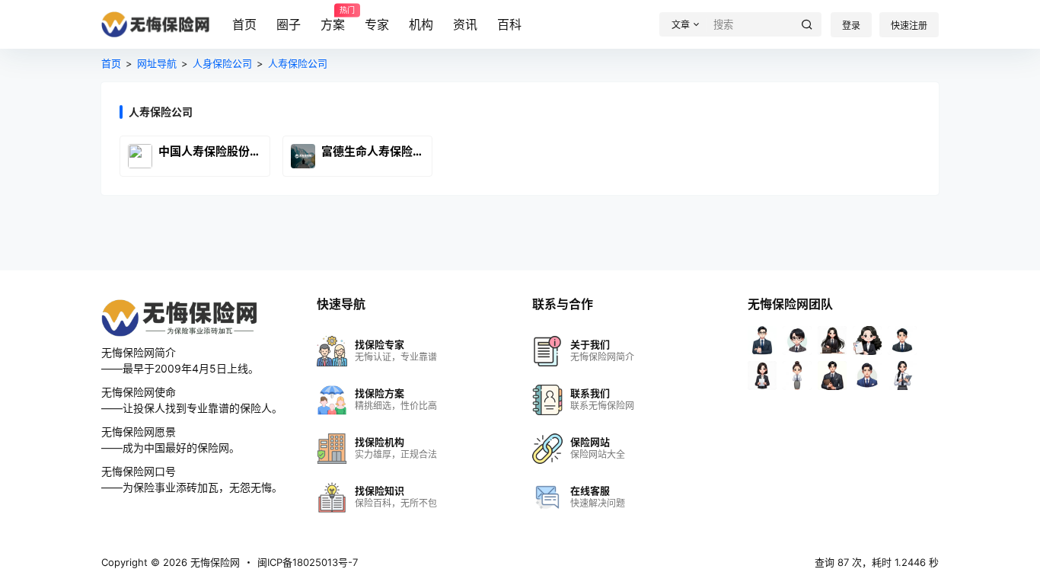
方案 (333, 19)
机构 (421, 24)
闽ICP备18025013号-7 (307, 562)
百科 (509, 24)
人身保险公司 (222, 63)
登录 (851, 25)
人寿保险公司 (297, 63)
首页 (244, 24)
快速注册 (909, 25)
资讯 (465, 24)
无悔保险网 (213, 562)
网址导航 (157, 63)
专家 (377, 24)
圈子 (288, 24)
